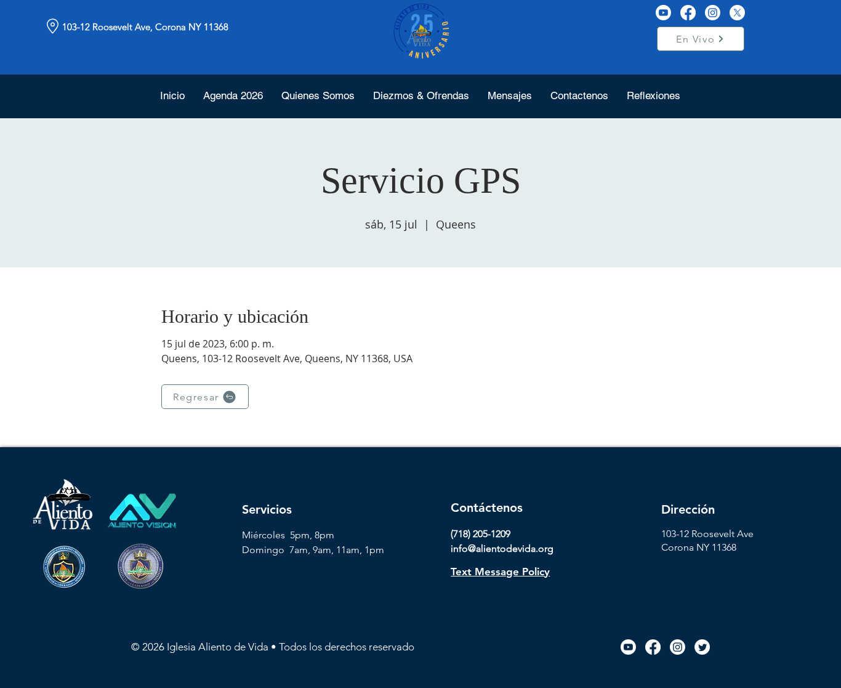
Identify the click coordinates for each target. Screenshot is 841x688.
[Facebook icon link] (653, 647)
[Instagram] (712, 12)
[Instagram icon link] (677, 647)
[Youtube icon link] (628, 647)
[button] (318, 95)
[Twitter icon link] (702, 647)
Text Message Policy (500, 571)
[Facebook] (688, 12)
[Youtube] (663, 12)
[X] (737, 12)
